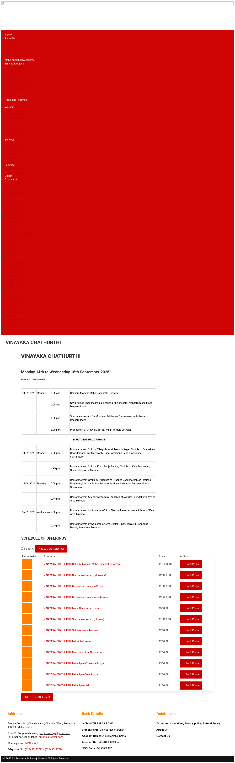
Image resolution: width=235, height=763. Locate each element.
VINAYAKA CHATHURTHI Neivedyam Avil (66, 687)
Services (9, 139)
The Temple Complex (20, 56)
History (12, 49)
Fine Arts (13, 157)
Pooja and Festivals (16, 99)
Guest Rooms (16, 172)
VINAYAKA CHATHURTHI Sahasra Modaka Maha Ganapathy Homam (82, 564)
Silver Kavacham (17, 136)
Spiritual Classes (17, 150)
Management (15, 41)
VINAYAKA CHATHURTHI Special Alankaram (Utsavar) (74, 620)
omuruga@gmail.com (51, 739)
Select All (29, 548)
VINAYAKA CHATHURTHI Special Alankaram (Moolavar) (75, 575)
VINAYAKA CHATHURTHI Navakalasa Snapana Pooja (73, 586)
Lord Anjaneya (16, 89)
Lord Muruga (15, 70)
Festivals (13, 103)
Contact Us (11, 179)
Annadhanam (15, 161)
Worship (9, 107)
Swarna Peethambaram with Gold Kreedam (32, 132)
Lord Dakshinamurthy (20, 85)
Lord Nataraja (16, 96)
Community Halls (18, 168)
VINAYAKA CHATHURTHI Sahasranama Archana (71, 631)
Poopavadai (15, 128)
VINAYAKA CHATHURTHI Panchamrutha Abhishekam (73, 653)
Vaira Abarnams (17, 121)
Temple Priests (16, 52)
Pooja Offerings (17, 114)
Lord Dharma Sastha (19, 81)
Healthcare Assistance (21, 146)
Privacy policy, (194, 725)
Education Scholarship (20, 143)
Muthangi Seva (16, 125)
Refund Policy (211, 725)
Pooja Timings (16, 110)
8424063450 (31, 745)
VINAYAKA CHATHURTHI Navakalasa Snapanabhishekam (76, 597)
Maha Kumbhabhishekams (20, 60)
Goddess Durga (17, 74)
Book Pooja (192, 564)
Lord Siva (13, 92)
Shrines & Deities (14, 63)
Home (8, 34)
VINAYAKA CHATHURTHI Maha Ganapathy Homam (72, 608)
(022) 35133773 (33, 751)
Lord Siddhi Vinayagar (20, 67)
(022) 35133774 (53, 751)
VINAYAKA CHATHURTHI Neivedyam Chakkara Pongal (74, 664)
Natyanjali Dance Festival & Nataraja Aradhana (34, 154)
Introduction (15, 45)
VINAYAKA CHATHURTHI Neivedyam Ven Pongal (71, 676)
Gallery (8, 175)
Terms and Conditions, (170, 725)
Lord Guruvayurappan (20, 78)
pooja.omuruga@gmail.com (54, 735)
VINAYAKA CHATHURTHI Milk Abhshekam (67, 642)
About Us (10, 38)
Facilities (10, 165)
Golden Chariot (16, 117)
